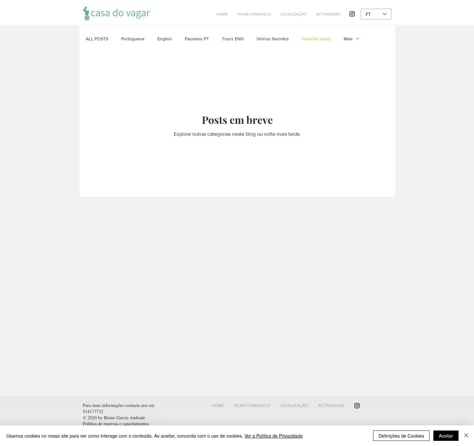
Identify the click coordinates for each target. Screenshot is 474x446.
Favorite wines (316, 38)
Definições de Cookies (401, 435)
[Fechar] (466, 436)
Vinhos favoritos (273, 38)
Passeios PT (197, 38)
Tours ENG (233, 38)
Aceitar (446, 435)
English (164, 38)
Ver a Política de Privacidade (273, 435)
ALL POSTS (97, 38)
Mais (348, 38)
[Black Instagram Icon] (352, 13)
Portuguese (132, 38)
